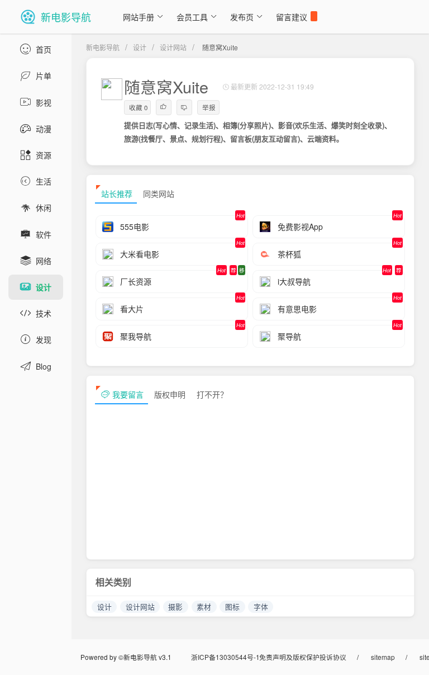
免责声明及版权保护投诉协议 (302, 657)
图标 (232, 606)
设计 (139, 47)
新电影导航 (103, 47)
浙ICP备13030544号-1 (225, 657)
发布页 (242, 16)
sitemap (383, 657)
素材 (204, 606)
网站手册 (138, 16)
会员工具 (192, 16)
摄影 (175, 606)
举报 (209, 107)
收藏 (138, 107)
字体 (261, 606)
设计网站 (173, 47)
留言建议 (291, 16)
